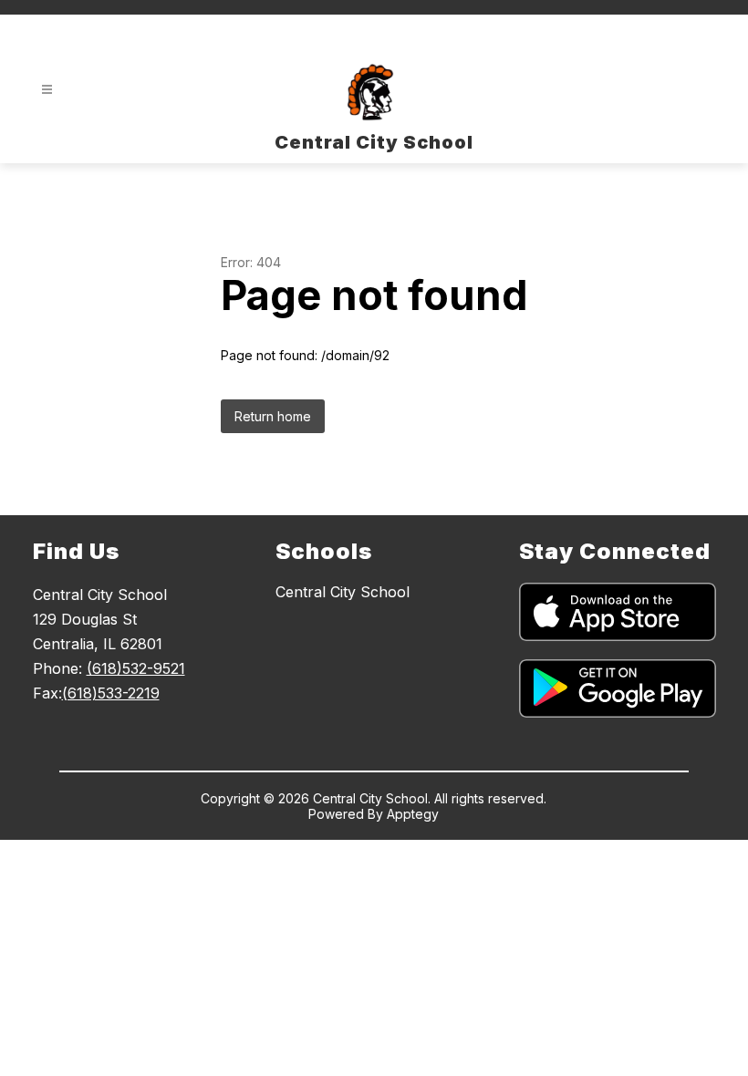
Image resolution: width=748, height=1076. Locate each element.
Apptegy (413, 814)
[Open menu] (46, 89)
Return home (272, 416)
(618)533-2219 (111, 693)
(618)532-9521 (136, 668)
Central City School (342, 592)
